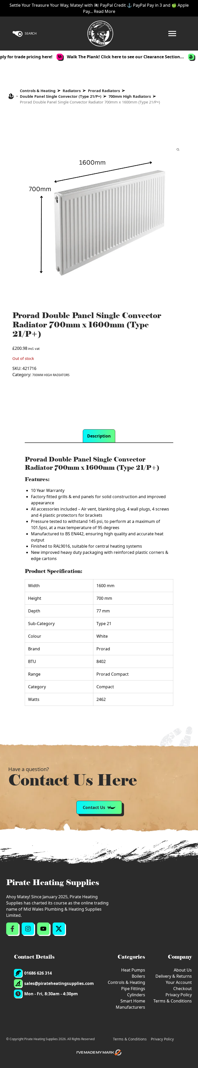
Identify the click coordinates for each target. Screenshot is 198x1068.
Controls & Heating (37, 90)
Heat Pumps (133, 970)
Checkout (182, 988)
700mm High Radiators (130, 96)
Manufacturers (130, 1007)
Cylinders (136, 995)
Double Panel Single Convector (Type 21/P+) (60, 96)
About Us (183, 970)
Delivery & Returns (173, 976)
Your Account (179, 982)
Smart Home (132, 1001)
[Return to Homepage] (100, 33)
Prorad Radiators (104, 90)
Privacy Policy (179, 995)
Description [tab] (99, 436)
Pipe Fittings (133, 988)
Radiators (72, 90)
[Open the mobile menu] (172, 33)
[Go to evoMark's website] (99, 1052)
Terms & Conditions (172, 1001)
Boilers (138, 976)
